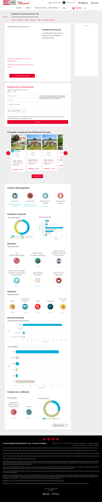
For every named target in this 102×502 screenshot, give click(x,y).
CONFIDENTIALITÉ (83, 445)
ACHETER (18, 7)
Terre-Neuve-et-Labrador (57, 448)
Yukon (92, 448)
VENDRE (28, 7)
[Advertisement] (86, 51)
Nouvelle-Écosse (77, 448)
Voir (21, 169)
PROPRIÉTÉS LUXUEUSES (82, 443)
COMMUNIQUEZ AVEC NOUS (57, 443)
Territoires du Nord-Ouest (68, 448)
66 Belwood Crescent (17, 163)
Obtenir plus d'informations (22, 75)
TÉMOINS (90, 445)
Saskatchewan (40, 448)
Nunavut (96, 448)
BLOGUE (74, 443)
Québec (16, 448)
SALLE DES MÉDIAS (68, 443)
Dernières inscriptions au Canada (29, 458)
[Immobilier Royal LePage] (16, 3)
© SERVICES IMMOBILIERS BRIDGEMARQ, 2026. (17, 443)
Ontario (12, 448)
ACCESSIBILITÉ (96, 445)
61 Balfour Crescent (32, 162)
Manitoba (34, 448)
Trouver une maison (7, 448)
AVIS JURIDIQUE (75, 445)
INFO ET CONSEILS (53, 7)
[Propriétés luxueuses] (69, 3)
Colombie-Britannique (26, 448)
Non (9, 91)
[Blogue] (95, 3)
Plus (63, 8)
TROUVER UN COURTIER (40, 7)
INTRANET (96, 443)
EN (85, 8)
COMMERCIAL (91, 443)
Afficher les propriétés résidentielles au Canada (12, 458)
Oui (15, 91)
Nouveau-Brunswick (47, 448)
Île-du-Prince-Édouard (85, 448)
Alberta (20, 448)
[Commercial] (83, 3)
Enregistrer (15, 169)
